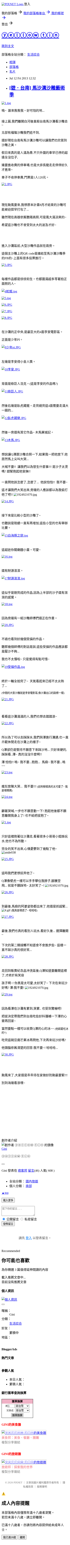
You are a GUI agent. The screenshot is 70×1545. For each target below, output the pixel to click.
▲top (5, 1192)
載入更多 (8, 1200)
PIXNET (18, 1482)
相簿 (12, 62)
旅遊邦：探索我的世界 (17, 1467)
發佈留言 (8, 1223)
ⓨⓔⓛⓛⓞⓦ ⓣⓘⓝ (30, 35)
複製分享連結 (11, 1442)
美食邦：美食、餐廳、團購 (20, 1437)
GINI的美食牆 (11, 1424)
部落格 (14, 67)
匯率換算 (17, 1401)
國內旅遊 (32, 1181)
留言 (31, 1170)
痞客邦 (22, 1170)
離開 (22, 1537)
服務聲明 (42, 1486)
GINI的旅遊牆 (11, 1454)
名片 (12, 71)
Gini (4, 1148)
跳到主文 (8, 46)
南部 (29, 1186)
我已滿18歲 (9, 1537)
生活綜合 (33, 54)
